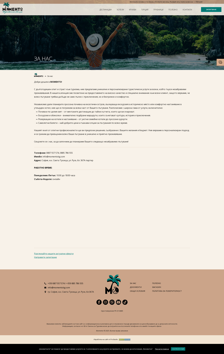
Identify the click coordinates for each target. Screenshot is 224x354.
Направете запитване (45, 257)
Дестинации (106, 9)
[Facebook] (99, 302)
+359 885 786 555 (74, 283)
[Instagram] (105, 302)
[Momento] (13, 8)
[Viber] (112, 302)
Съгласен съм (178, 349)
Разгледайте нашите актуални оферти (54, 253)
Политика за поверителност (167, 291)
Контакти (187, 9)
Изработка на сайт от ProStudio (106, 340)
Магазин (156, 287)
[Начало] (38, 76)
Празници (158, 9)
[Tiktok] (125, 302)
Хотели (120, 9)
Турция (144, 9)
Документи (136, 287)
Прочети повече (162, 349)
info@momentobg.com (59, 287)
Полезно (173, 9)
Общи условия (137, 291)
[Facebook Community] (118, 302)
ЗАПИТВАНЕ (211, 9)
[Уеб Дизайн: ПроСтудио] (124, 340)
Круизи (132, 9)
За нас (133, 283)
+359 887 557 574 (56, 283)
